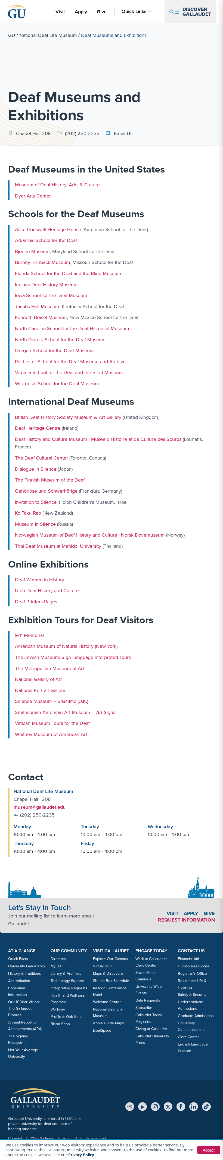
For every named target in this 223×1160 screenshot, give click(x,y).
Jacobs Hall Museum (37, 306)
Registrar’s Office (192, 973)
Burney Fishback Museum (42, 262)
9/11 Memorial (29, 635)
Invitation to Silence (36, 501)
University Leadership (26, 966)
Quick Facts (18, 959)
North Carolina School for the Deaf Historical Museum (72, 328)
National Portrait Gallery (40, 690)
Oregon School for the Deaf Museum (54, 350)
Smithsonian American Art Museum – (65, 712)
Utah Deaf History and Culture (47, 590)
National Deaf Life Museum (48, 35)
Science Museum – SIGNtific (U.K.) (51, 701)
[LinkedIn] (193, 1106)
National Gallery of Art (38, 679)
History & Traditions (24, 973)
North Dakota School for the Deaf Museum (60, 339)
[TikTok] (206, 1106)
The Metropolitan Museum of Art (49, 668)
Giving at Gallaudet (151, 1029)
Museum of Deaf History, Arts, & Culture (57, 184)
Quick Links (134, 11)
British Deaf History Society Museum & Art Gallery (68, 416)
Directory (58, 959)
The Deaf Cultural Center (41, 457)
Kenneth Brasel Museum (41, 317)
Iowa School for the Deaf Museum (51, 295)
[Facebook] (180, 1106)
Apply (82, 11)
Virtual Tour (102, 966)
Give (102, 11)
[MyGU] (129, 1106)
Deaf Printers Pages (36, 601)
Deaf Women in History (39, 579)
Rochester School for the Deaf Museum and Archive (70, 361)
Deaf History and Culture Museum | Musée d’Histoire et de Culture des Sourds (98, 439)
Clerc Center (188, 1037)
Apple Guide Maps (108, 1023)
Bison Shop (60, 1024)
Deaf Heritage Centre (37, 428)
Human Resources (193, 966)
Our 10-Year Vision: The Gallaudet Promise (24, 1008)
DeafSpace (102, 1030)
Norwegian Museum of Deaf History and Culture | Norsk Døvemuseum (90, 534)
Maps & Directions (108, 973)
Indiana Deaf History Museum (46, 284)
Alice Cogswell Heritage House (48, 229)
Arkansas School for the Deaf (46, 240)
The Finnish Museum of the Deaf (50, 479)
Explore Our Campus (110, 959)
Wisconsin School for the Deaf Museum (57, 383)
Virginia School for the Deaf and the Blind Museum (69, 372)
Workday (58, 1009)
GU (11, 35)
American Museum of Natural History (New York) (66, 646)
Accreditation (19, 981)
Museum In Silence (35, 524)
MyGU (56, 966)
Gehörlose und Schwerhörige (46, 491)
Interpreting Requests (69, 988)
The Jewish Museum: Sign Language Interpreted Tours (73, 657)
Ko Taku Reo (28, 513)
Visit (60, 11)
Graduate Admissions (196, 1016)
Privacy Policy (81, 1154)
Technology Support (67, 981)
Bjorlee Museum (32, 251)
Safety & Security (192, 995)
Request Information (186, 919)
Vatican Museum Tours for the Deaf (52, 723)
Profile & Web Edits (66, 1016)
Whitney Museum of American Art (51, 734)
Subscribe (143, 1008)
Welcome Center (107, 1002)
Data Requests (147, 1000)
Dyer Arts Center (33, 195)
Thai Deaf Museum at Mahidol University (58, 546)
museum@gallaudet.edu (40, 807)
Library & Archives (66, 973)
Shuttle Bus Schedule (111, 981)
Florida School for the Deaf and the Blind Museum (68, 273)
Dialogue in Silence (35, 469)
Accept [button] (209, 1150)
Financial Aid (188, 959)
